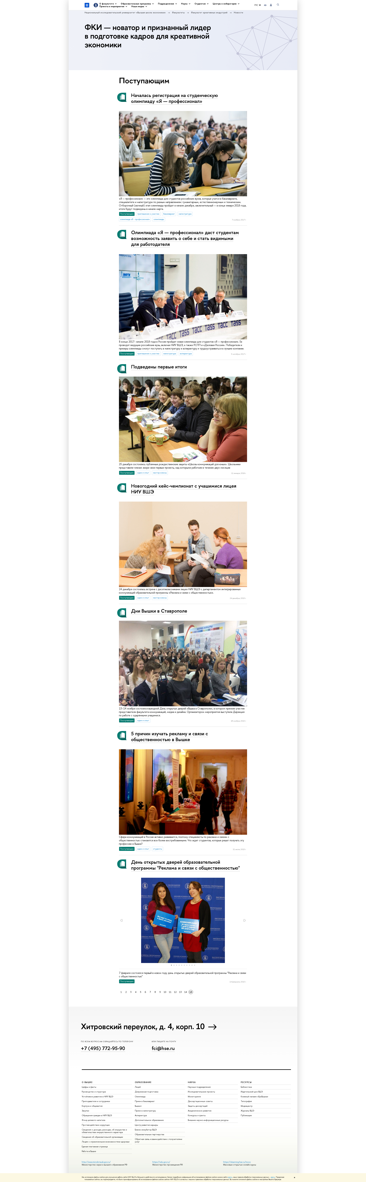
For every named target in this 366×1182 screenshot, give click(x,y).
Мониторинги (194, 1096)
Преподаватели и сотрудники (96, 1101)
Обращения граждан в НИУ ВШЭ (97, 1115)
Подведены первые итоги (159, 366)
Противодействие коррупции (96, 1125)
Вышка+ (138, 1106)
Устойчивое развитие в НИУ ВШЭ (97, 1096)
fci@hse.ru (163, 1048)
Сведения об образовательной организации (102, 1137)
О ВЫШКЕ (87, 1082)
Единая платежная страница (95, 1146)
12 (175, 992)
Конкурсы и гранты (197, 1115)
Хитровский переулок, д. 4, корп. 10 (143, 1026)
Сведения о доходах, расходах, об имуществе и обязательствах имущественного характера (104, 1131)
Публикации (246, 1115)
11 (170, 992)
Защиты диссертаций (197, 1106)
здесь (230, 1177)
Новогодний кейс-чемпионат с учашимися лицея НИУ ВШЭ (183, 488)
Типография (246, 1101)
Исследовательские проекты (201, 1091)
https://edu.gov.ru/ (161, 1162)
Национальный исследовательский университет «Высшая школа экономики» (125, 12)
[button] (121, 920)
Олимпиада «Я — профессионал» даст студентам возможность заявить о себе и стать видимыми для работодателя (185, 238)
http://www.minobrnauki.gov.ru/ (96, 1162)
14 (185, 992)
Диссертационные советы (200, 1101)
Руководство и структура (94, 1091)
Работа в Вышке (89, 1151)
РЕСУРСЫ (246, 1082)
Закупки (85, 1110)
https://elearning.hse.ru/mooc (237, 1162)
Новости (238, 12)
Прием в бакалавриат (145, 1101)
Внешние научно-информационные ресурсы (208, 1120)
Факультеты (178, 12)
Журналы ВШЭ (247, 1110)
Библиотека (246, 1087)
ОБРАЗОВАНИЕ (143, 1082)
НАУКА (192, 1082)
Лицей (138, 1087)
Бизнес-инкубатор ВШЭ (146, 1129)
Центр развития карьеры (146, 1125)
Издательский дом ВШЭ (252, 1091)
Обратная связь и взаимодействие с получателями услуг (158, 1140)
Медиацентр (246, 1106)
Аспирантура (141, 1115)
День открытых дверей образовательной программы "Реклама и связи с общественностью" (185, 865)
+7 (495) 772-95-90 (103, 1048)
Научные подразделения (199, 1087)
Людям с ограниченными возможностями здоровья (105, 1141)
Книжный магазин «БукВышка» (254, 1096)
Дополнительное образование (149, 1120)
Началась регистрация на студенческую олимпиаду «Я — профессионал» (174, 98)
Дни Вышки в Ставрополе (159, 610)
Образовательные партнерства (149, 1134)
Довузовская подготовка (146, 1091)
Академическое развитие (199, 1110)
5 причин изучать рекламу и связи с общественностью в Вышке (169, 736)
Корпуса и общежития (92, 1106)
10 (165, 992)
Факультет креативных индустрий (209, 12)
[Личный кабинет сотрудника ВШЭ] (271, 5)
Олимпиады (140, 1096)
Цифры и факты (89, 1087)
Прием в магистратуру (145, 1110)
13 (180, 992)
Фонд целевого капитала (93, 1120)
